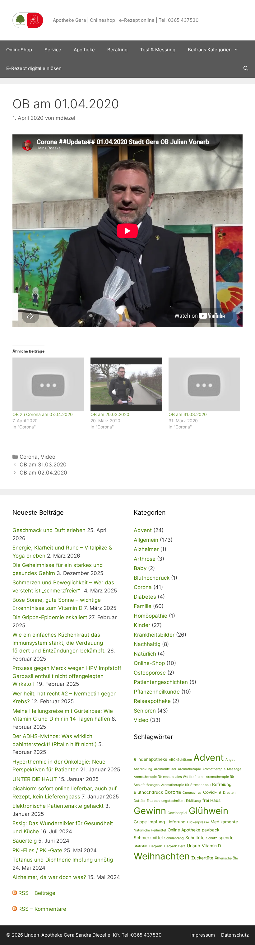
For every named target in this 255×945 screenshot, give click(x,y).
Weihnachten (162, 856)
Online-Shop (149, 663)
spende (226, 837)
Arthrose (144, 559)
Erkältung (193, 801)
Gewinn (150, 810)
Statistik (140, 846)
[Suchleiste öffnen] (246, 68)
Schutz (211, 838)
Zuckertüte (202, 857)
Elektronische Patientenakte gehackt (58, 806)
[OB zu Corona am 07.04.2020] (48, 384)
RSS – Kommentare (41, 909)
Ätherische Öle (226, 858)
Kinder (142, 625)
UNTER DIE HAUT (34, 779)
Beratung (117, 50)
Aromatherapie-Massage (221, 769)
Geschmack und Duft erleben (49, 530)
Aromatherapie (189, 769)
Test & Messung (157, 50)
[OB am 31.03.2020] (204, 384)
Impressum (202, 935)
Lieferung (175, 821)
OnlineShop (19, 50)
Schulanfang (174, 838)
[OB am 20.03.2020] (126, 384)
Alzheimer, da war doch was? (49, 877)
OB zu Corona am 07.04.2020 (42, 414)
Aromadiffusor (165, 769)
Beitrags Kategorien (210, 50)
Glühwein (208, 810)
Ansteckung (143, 769)
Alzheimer (146, 549)
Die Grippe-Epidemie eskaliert (49, 617)
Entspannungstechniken (165, 801)
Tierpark (155, 846)
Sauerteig (24, 841)
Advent (143, 530)
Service (52, 50)
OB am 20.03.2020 (109, 414)
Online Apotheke (184, 829)
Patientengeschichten (161, 682)
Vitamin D (211, 845)
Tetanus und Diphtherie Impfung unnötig (62, 860)
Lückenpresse (198, 822)
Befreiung (221, 784)
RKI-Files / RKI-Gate (37, 850)
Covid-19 (212, 792)
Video (48, 457)
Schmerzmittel (148, 837)
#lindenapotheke (150, 759)
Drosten (229, 793)
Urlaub (193, 845)
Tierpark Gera (174, 846)
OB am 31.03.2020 (188, 414)
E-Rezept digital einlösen (34, 68)
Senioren (145, 711)
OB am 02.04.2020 (43, 473)
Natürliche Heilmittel (150, 830)
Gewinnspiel (177, 813)
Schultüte (195, 837)
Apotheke (84, 50)
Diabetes (145, 597)
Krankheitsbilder (154, 635)
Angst (230, 760)
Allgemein (146, 540)
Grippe (140, 821)
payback (210, 829)
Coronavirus (192, 793)
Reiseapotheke (152, 701)
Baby (140, 568)
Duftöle (139, 801)
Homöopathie (150, 616)
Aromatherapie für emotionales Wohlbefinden (169, 777)
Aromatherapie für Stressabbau (186, 785)
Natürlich (145, 654)
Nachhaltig (147, 644)
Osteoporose (150, 673)
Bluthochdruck (151, 578)
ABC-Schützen (180, 760)
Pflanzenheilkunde (157, 692)
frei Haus (211, 800)
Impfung (156, 821)
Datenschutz (235, 935)
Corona (29, 457)
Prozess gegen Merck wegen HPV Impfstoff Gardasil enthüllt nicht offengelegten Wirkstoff (66, 676)
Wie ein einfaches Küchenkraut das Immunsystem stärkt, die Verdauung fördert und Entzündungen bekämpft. (59, 643)
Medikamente (224, 821)
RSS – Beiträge (36, 893)
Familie (142, 606)
